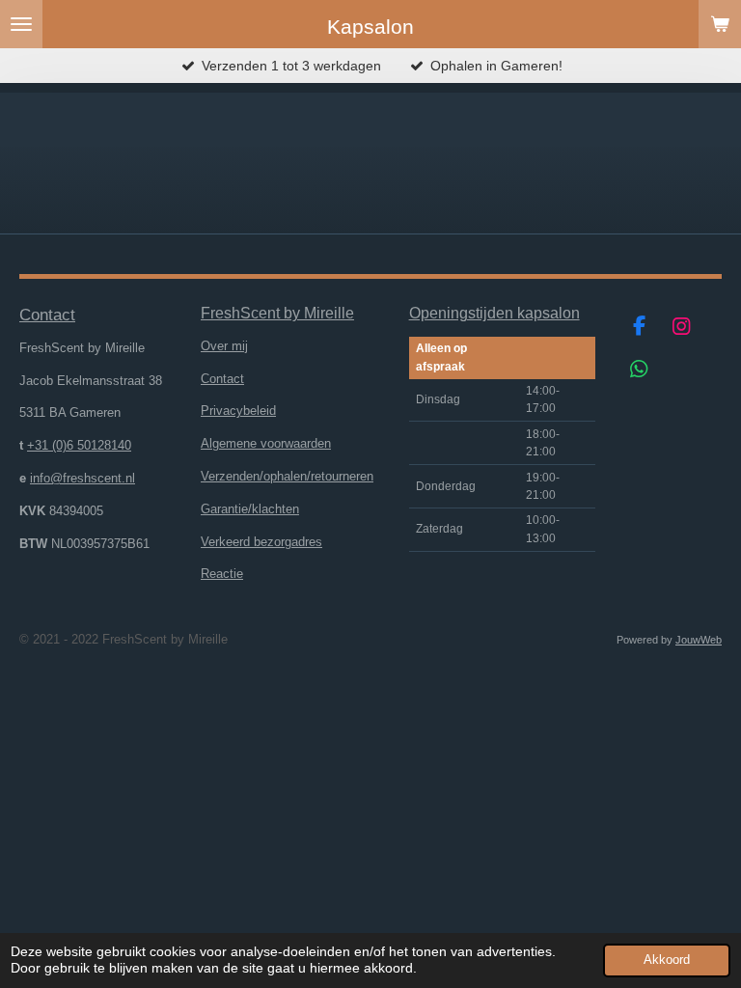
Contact (222, 378)
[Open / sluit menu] (21, 24)
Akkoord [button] (667, 960)
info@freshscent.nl (82, 478)
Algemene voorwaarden (266, 443)
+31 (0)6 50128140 (79, 445)
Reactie (222, 573)
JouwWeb (698, 639)
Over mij (224, 346)
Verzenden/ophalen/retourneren (287, 476)
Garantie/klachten (250, 509)
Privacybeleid (238, 410)
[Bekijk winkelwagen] (720, 24)
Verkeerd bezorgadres (261, 542)
